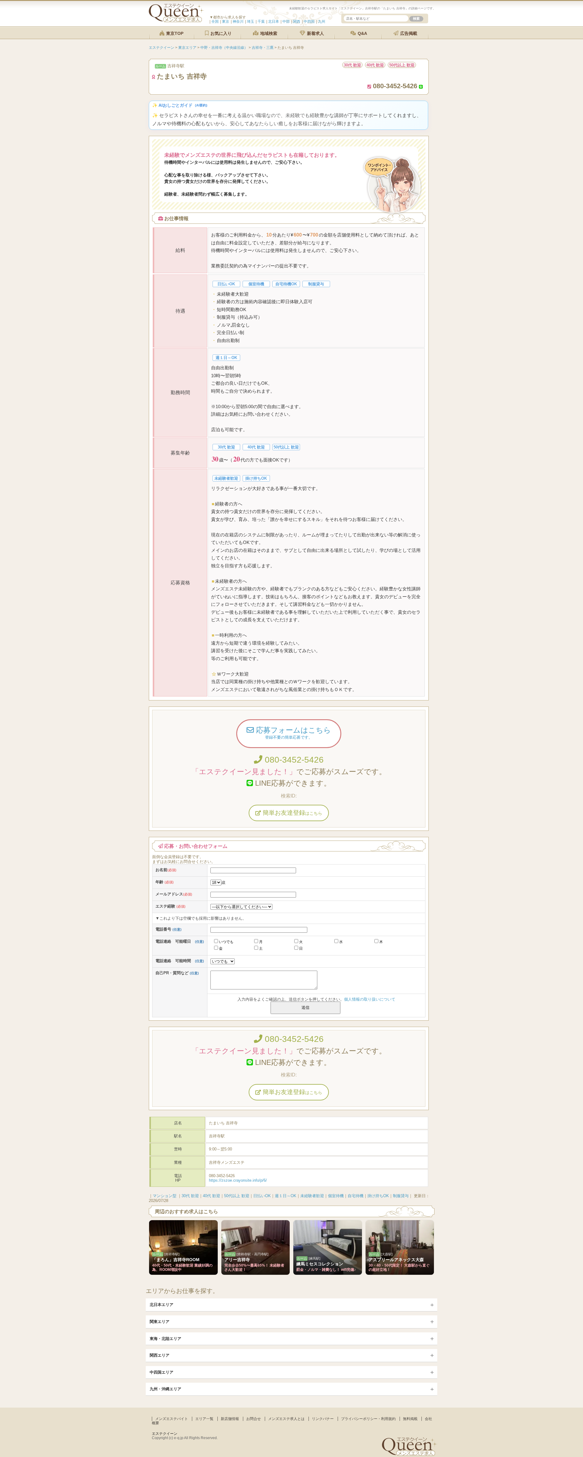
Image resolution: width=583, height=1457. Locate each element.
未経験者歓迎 (312, 1195)
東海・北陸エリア (165, 1338)
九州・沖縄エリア (165, 1389)
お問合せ (253, 1419)
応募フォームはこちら (292, 733)
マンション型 (164, 1195)
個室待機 (336, 1195)
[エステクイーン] (176, 20)
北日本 (273, 21)
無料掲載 (410, 1419)
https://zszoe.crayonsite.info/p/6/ (238, 1180)
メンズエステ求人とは (286, 1419)
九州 (321, 21)
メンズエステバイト (171, 1419)
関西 (296, 21)
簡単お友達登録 (291, 812)
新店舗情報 (230, 1419)
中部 (286, 21)
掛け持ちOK (378, 1195)
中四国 (309, 21)
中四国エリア (161, 1372)
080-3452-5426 (293, 759)
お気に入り (220, 33)
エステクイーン (164, 1434)
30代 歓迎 (190, 1195)
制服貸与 (401, 1195)
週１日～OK (285, 1195)
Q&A (361, 33)
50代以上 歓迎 (236, 1195)
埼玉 (250, 21)
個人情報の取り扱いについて (369, 999)
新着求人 (315, 33)
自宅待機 (355, 1195)
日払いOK (262, 1195)
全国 (215, 21)
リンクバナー (323, 1419)
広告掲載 (408, 33)
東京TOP (174, 33)
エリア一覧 (204, 1419)
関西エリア (159, 1355)
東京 (225, 21)
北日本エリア (161, 1304)
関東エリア (159, 1321)
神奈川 (238, 21)
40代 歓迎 (211, 1195)
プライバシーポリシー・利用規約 (368, 1419)
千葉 (261, 21)
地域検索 (268, 33)
